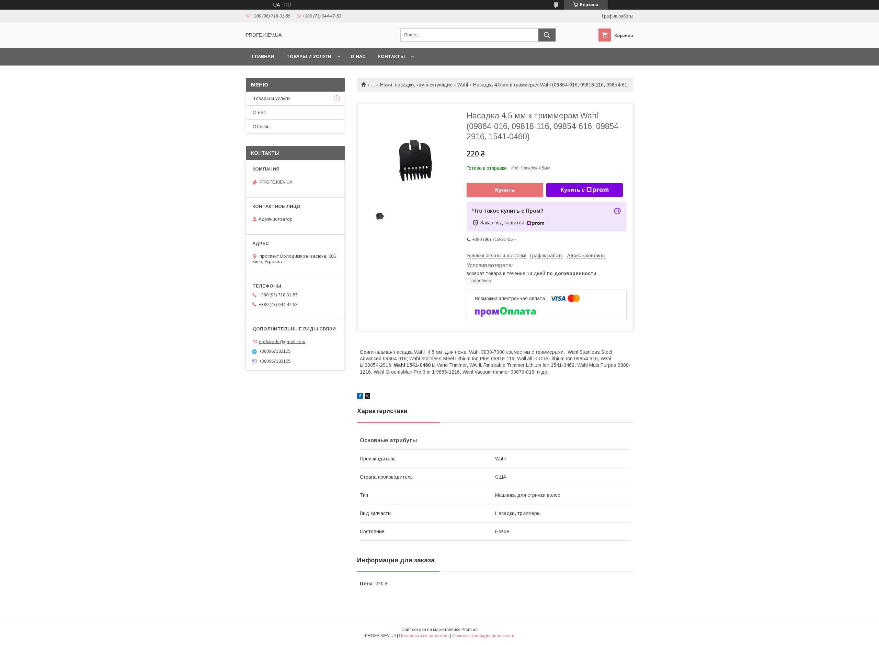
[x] (367, 397)
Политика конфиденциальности (483, 635)
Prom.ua (469, 629)
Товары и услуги (308, 56)
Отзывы (262, 126)
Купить (505, 190)
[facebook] (360, 397)
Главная (263, 56)
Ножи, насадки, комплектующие (416, 84)
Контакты (391, 56)
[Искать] (547, 35)
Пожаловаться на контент (424, 635)
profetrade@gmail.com (282, 341)
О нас (358, 56)
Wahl (462, 84)
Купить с (573, 190)
